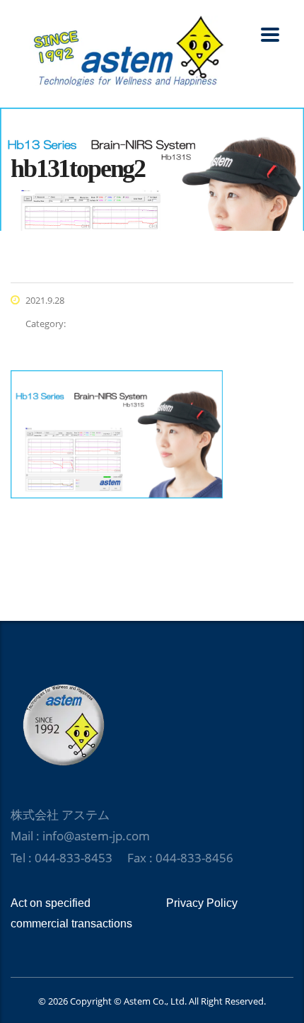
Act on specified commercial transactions (71, 913)
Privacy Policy (202, 903)
